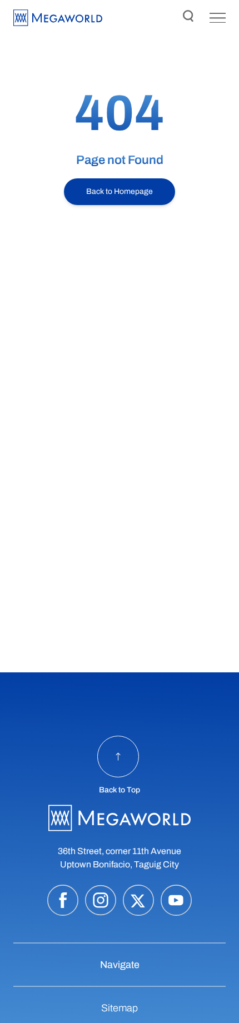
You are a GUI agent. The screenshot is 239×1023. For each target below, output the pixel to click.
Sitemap (119, 1008)
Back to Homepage (119, 191)
